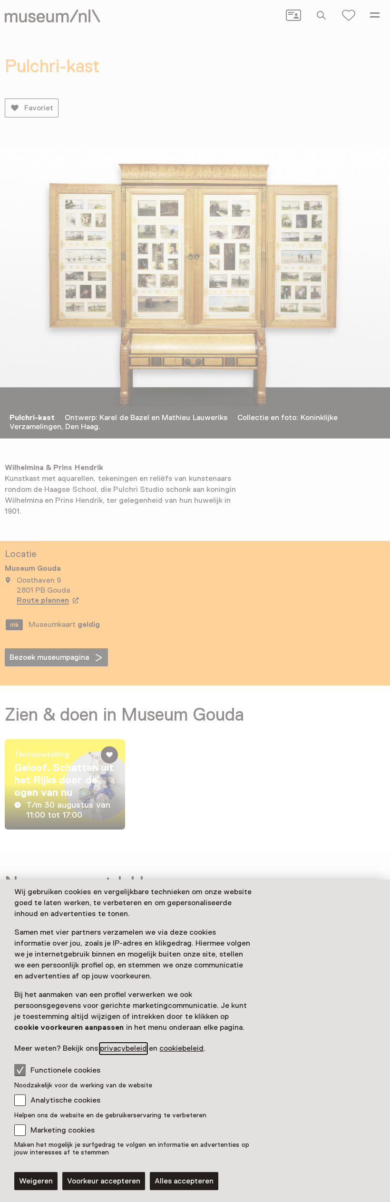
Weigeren (36, 1181)
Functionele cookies (65, 1070)
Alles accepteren (184, 1181)
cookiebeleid (181, 1048)
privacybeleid (123, 1048)
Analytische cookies (65, 1100)
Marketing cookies (62, 1130)
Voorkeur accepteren (103, 1181)
